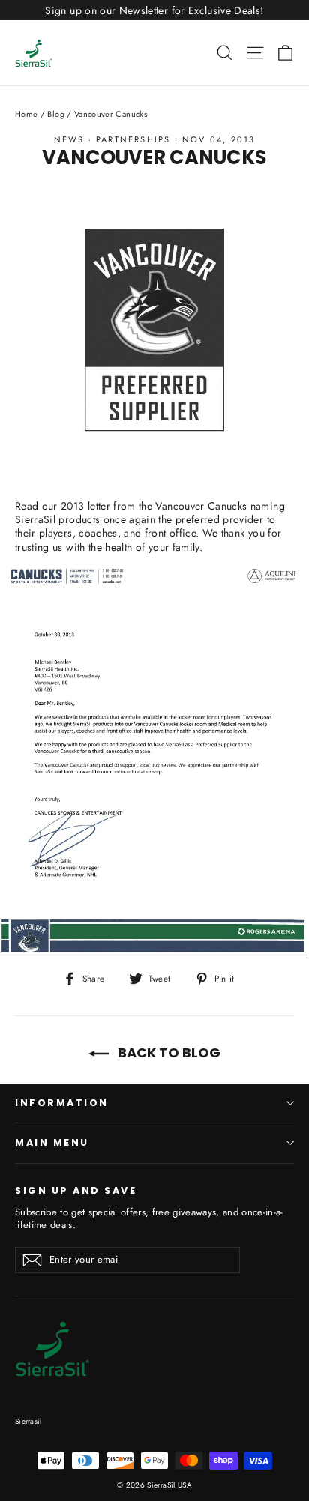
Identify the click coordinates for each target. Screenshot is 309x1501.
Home (26, 114)
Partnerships (133, 139)
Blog (55, 114)
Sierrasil (28, 1421)
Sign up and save (75, 1190)
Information (62, 1102)
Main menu (52, 1142)
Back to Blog (167, 1052)
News (69, 139)
